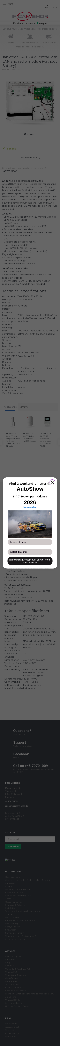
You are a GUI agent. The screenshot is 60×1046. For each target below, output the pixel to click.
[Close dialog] (52, 482)
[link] (30, 524)
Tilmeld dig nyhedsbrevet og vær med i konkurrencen (30, 561)
